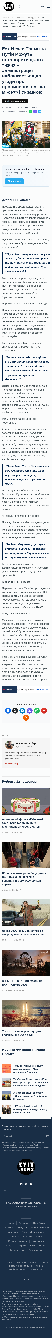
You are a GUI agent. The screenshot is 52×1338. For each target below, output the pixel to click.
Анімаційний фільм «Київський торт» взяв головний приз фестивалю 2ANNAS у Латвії (22, 822)
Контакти (8, 1262)
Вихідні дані (37, 1269)
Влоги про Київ (17, 1250)
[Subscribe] (47, 1136)
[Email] (44, 711)
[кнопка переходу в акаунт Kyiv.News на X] (26, 1184)
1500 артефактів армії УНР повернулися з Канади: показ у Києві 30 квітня (30, 1109)
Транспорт (14, 1236)
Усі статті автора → (13, 764)
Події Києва (39, 1223)
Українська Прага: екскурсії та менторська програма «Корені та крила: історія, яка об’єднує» (31, 1082)
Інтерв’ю (21, 1245)
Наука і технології (38, 1245)
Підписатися (14, 181)
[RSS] (26, 718)
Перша (10, 1223)
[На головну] (9, 6)
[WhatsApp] (30, 111)
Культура (9, 1245)
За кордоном (30, 107)
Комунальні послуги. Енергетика (34, 1227)
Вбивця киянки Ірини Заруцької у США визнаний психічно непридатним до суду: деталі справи (24, 878)
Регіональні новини (17, 1241)
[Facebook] (8, 711)
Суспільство (38, 1241)
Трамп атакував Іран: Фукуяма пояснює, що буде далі (22, 1033)
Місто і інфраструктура (33, 1232)
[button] (20, 6)
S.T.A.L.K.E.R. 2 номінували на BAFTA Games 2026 (22, 982)
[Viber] (35, 111)
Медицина (13, 1232)
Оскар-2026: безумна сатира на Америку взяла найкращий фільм (24, 932)
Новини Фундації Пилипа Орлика (23, 1051)
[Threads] (30, 1184)
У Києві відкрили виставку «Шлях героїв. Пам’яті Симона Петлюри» (30, 1096)
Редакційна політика (27, 1262)
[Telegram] (39, 111)
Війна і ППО (8, 1227)
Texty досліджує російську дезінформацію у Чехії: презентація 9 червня (28, 1069)
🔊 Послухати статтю (16, 101)
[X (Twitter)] (15, 711)
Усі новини (24, 1223)
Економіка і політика (33, 1236)
